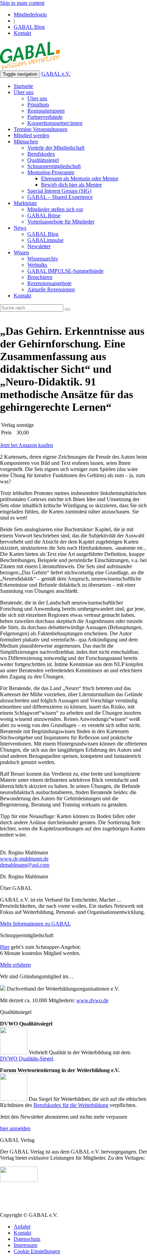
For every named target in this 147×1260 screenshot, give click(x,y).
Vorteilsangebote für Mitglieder (60, 222)
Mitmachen (26, 141)
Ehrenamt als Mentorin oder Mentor (79, 178)
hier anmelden (15, 1128)
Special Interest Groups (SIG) (59, 191)
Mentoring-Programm (50, 172)
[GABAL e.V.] (30, 56)
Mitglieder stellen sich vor (55, 209)
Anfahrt (22, 1227)
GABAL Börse (44, 215)
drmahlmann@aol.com (24, 865)
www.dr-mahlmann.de (24, 859)
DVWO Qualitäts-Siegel (26, 1058)
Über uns (24, 92)
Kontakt (22, 33)
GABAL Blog (29, 27)
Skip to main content (22, 3)
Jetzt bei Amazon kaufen (26, 445)
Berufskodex (41, 154)
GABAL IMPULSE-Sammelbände (65, 271)
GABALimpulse (45, 240)
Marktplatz (25, 203)
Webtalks (37, 265)
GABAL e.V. (55, 74)
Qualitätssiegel (43, 160)
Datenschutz (27, 1239)
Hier (5, 947)
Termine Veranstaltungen (40, 129)
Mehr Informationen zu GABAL (35, 924)
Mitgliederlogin (30, 14)
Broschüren (39, 277)
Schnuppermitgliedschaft (54, 166)
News (20, 228)
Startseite (23, 86)
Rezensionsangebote (49, 283)
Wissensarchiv (42, 259)
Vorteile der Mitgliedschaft (55, 148)
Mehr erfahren (15, 965)
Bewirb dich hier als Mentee (71, 185)
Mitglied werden (31, 135)
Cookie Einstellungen (37, 1251)
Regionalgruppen (46, 111)
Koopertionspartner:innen (54, 123)
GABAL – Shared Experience (60, 197)
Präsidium (38, 104)
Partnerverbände (45, 117)
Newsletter (39, 246)
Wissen (21, 252)
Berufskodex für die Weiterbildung (71, 1105)
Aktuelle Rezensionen (51, 289)
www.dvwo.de (92, 1000)
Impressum (25, 1245)
